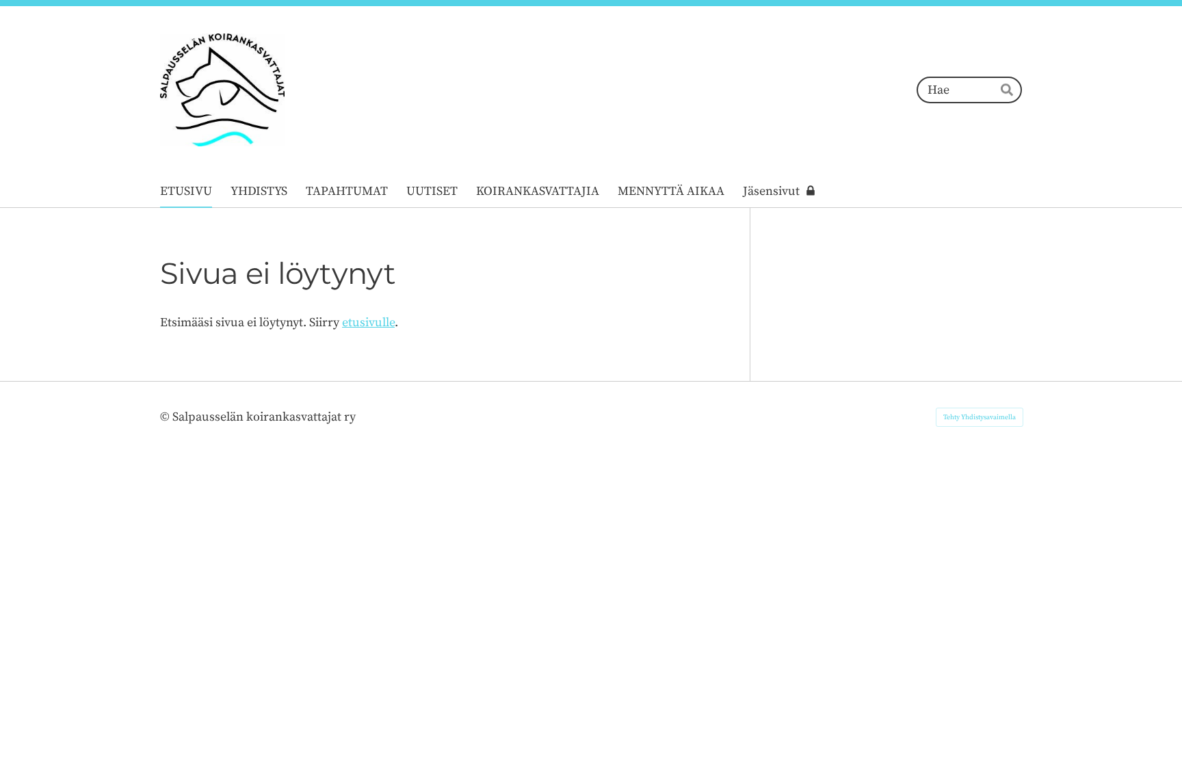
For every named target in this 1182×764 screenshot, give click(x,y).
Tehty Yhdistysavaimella (979, 417)
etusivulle (368, 322)
